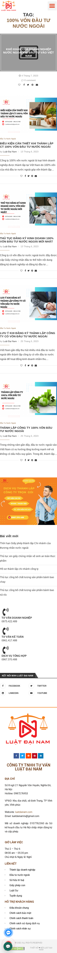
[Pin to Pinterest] (33, 85)
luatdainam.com (23, 812)
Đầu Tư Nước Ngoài (8, 139)
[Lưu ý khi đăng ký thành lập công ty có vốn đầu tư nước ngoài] (28, 304)
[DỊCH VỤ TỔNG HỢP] (6, 650)
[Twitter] (22, 755)
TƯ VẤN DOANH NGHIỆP (17, 617)
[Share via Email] (37, 85)
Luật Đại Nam (10, 151)
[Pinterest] (34, 755)
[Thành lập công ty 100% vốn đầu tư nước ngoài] (28, 398)
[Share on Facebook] (24, 85)
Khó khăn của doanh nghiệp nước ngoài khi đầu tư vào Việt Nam (28, 52)
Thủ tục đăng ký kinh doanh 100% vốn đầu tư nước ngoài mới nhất (27, 240)
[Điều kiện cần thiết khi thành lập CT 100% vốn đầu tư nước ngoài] (28, 114)
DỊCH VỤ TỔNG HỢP (14, 656)
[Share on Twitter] (28, 85)
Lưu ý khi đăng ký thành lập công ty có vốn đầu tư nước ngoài (27, 335)
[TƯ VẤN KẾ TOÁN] (6, 631)
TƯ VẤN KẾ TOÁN (13, 636)
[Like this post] (19, 85)
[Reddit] (28, 755)
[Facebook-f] (16, 755)
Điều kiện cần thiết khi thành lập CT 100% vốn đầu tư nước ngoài (26, 145)
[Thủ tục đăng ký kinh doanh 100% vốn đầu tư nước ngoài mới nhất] (28, 209)
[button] (52, 5)
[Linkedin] (40, 755)
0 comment (30, 80)
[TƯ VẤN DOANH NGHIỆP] (6, 612)
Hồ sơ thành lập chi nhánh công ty (19, 569)
